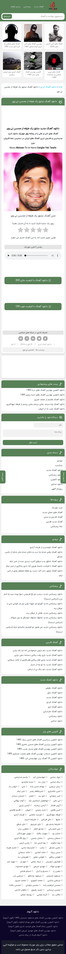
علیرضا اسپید (30, 819)
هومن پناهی (54, 857)
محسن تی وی (14, 128)
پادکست (58, 465)
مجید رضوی (36, 890)
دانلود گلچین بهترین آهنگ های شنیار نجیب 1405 (39, 749)
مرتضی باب (18, 876)
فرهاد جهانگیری (53, 814)
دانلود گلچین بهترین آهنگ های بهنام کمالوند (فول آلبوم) (33, 922)
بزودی (59, 460)
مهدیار (23, 861)
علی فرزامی (46, 819)
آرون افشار (55, 805)
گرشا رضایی (42, 894)
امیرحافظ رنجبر (36, 791)
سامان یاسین (37, 838)
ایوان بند (13, 786)
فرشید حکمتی (35, 814)
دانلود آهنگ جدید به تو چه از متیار (46, 664)
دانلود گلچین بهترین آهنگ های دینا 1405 (45, 390)
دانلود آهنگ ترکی (54, 692)
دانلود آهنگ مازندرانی (52, 711)
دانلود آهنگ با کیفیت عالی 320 (32, 280)
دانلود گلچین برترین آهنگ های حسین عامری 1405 (39, 744)
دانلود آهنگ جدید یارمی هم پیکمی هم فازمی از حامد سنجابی (35, 660)
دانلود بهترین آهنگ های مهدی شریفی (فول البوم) (33, 930)
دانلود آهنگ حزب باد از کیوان (51, 408)
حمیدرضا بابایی (28, 847)
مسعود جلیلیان (53, 876)
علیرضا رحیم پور (53, 824)
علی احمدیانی (54, 829)
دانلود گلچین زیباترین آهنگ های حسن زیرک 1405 (39, 739)
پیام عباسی (55, 782)
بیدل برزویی (54, 786)
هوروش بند (22, 857)
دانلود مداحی (56, 484)
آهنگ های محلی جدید (52, 512)
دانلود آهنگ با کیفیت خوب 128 (31, 306)
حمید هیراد (11, 847)
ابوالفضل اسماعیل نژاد (38, 800)
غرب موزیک (57, 507)
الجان (31, 796)
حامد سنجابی (24, 852)
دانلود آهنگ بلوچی (54, 688)
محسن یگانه (15, 885)
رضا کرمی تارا (40, 843)
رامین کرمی (24, 843)
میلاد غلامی (36, 861)
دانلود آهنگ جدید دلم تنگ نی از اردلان (45, 669)
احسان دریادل (18, 796)
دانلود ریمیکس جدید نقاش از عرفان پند (44, 613)
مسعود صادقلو (34, 876)
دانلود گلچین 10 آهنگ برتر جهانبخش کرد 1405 (40, 758)
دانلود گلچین (56, 479)
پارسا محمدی (27, 782)
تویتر (39, 338)
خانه (60, 87)
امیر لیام (21, 791)
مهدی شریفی (39, 866)
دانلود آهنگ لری (55, 707)
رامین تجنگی (54, 847)
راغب (42, 847)
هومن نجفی (38, 857)
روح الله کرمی (20, 838)
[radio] (46, 231)
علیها (58, 819)
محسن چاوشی (32, 885)
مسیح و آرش (42, 871)
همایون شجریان (53, 861)
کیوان (28, 810)
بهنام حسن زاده (37, 786)
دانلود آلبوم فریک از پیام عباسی (33, 935)
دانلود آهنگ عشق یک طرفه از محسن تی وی (34, 101)
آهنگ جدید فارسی (54, 521)
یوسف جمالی (26, 894)
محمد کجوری (37, 880)
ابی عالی (56, 800)
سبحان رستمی (54, 838)
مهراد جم (11, 861)
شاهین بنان (23, 829)
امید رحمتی (40, 810)
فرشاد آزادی (19, 814)
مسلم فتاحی (25, 871)
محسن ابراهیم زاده (51, 885)
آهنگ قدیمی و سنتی (53, 517)
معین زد (56, 871)
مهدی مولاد (55, 866)
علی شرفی (20, 824)
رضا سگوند (55, 843)
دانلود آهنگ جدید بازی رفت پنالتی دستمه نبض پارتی (38, 655)
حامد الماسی (40, 852)
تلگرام (20, 338)
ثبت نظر (33, 442)
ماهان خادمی (20, 890)
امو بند (41, 796)
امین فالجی (55, 810)
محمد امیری (20, 880)
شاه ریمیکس (56, 526)
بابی (23, 786)
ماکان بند (56, 894)
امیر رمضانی (55, 796)
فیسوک (45, 338)
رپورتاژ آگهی (57, 489)
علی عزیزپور (35, 824)
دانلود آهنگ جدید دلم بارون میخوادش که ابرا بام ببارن (37, 650)
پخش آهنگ (15, 6)
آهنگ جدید (38, 6)
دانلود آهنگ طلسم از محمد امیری (49, 399)
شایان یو (56, 833)
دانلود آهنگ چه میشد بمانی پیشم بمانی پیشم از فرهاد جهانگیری (35, 404)
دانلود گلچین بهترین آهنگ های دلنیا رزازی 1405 (42, 394)
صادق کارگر (39, 829)
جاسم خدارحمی (21, 777)
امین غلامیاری (54, 791)
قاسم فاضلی (15, 810)
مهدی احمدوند (22, 866)
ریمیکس (27, 6)
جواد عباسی (55, 777)
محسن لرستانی (53, 890)
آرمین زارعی (24, 805)
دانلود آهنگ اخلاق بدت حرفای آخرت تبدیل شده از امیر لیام (36, 561)
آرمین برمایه (40, 805)
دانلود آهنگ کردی (48, 87)
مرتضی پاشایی (53, 880)
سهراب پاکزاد (42, 833)
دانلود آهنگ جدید (49, 128)
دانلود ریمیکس (55, 474)
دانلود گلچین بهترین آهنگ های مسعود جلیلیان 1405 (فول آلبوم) (33, 917)
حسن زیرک (55, 852)
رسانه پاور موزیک (26, 133)
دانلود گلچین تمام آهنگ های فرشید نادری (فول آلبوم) (33, 926)
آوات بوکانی (19, 800)
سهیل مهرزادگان (24, 833)
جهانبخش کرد (39, 777)
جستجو (7, 16)
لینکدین (33, 338)
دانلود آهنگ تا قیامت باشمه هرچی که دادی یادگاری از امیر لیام (34, 566)
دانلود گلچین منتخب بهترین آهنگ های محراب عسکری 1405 (34, 753)
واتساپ (27, 338)
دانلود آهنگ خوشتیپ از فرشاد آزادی (46, 547)
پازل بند (41, 782)
